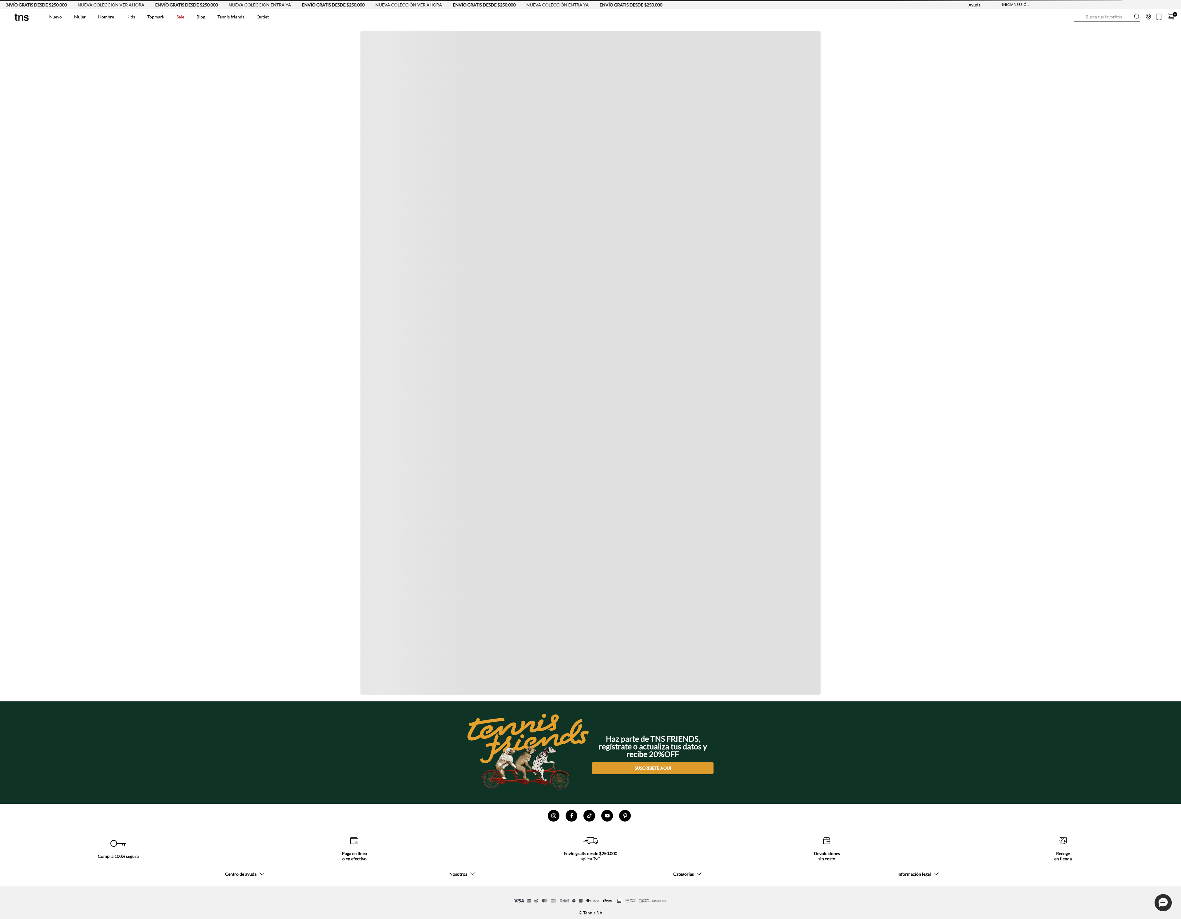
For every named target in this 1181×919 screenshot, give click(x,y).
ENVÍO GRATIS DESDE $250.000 (146, 4)
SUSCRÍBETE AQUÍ (653, 768)
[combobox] (1107, 17)
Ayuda (974, 4)
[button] (1163, 902)
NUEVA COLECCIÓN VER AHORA (70, 4)
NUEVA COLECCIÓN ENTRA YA (219, 4)
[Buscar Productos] (1079, 17)
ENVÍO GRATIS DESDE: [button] (832, 145)
